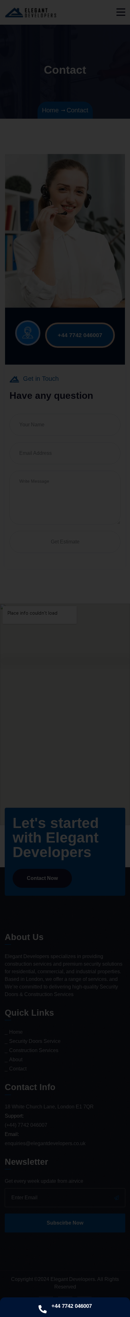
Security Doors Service (35, 1041)
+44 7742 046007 (80, 335)
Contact (18, 1068)
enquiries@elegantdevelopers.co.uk (45, 1143)
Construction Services (33, 1050)
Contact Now (42, 878)
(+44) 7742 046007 (26, 1125)
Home (16, 1032)
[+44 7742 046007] (42, 1309)
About (15, 1059)
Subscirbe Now (65, 1223)
